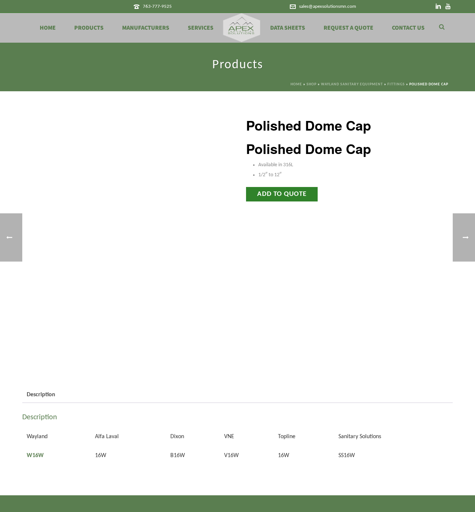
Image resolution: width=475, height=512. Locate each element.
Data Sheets (287, 28)
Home (48, 28)
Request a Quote (348, 28)
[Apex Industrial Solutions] (242, 28)
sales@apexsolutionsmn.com (327, 6)
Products (89, 28)
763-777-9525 (157, 6)
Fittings (396, 84)
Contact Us (408, 28)
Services (200, 28)
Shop (312, 84)
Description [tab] (41, 395)
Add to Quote (282, 194)
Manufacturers (145, 28)
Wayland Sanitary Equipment (352, 84)
